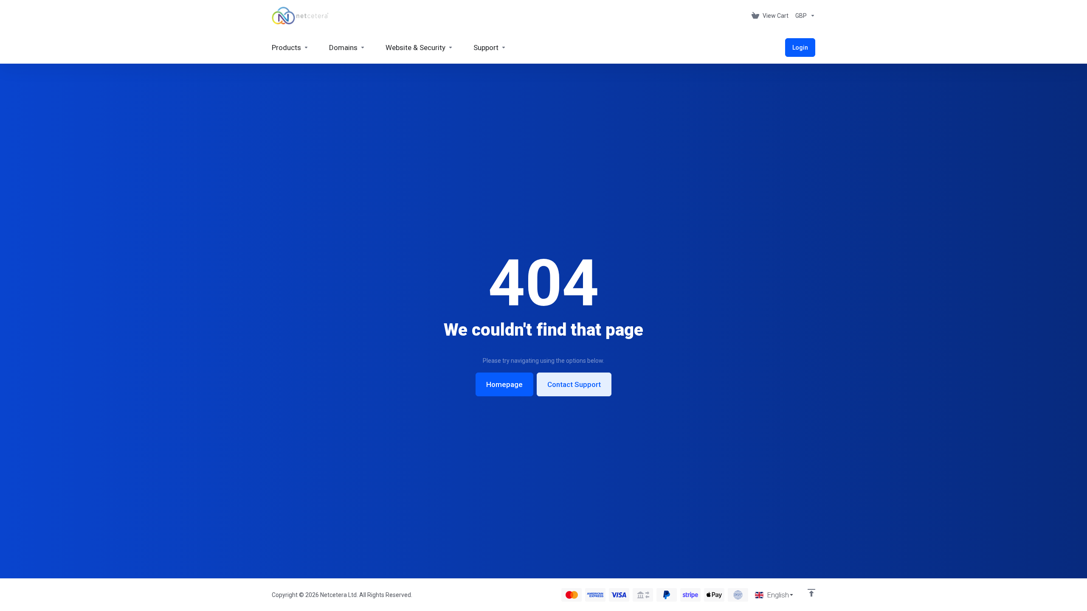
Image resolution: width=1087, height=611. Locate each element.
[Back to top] (811, 593)
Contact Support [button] (574, 384)
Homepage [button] (504, 384)
